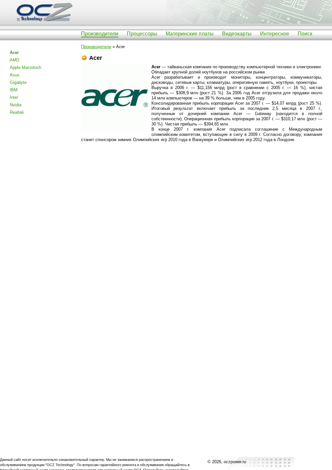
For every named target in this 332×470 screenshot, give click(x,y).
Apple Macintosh (25, 67)
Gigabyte (18, 82)
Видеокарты (237, 33)
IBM (14, 89)
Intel (14, 97)
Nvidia (15, 104)
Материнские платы (190, 33)
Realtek (17, 112)
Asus (14, 74)
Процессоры (142, 33)
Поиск (305, 33)
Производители (99, 33)
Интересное (274, 33)
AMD (14, 60)
